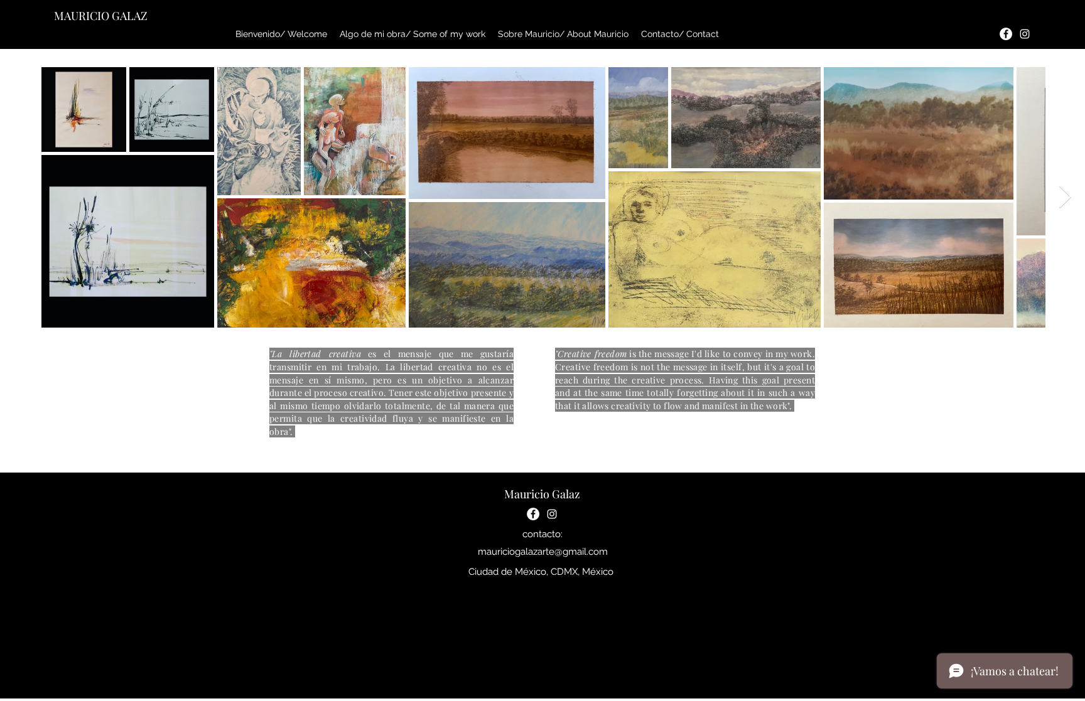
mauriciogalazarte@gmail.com (543, 551)
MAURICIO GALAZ (101, 15)
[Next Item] (1065, 197)
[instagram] (1024, 34)
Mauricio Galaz (542, 493)
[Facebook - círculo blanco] (1006, 34)
